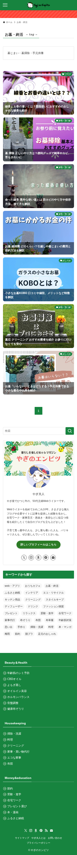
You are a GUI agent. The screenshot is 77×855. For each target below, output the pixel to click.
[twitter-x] (24, 557)
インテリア (31, 592)
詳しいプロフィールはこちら (39, 544)
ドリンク (33, 606)
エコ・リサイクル (53, 592)
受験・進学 (47, 613)
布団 (38, 620)
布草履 (49, 620)
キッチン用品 (12, 599)
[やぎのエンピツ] (38, 5)
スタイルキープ (55, 599)
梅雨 (7, 633)
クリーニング (33, 599)
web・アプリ (12, 585)
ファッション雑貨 (53, 606)
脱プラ (29, 633)
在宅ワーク (65, 613)
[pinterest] (46, 557)
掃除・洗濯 (36, 627)
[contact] (53, 557)
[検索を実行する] (69, 431)
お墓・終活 (52, 585)
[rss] (46, 830)
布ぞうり (25, 620)
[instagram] (31, 557)
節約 (17, 633)
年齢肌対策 (65, 620)
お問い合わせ (55, 838)
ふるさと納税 (12, 592)
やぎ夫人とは (38, 838)
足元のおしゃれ (47, 633)
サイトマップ (22, 838)
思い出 (8, 627)
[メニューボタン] (5, 5)
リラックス (29, 613)
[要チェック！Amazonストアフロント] (38, 14)
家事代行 (10, 620)
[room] (38, 557)
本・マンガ (65, 627)
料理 (50, 627)
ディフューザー (14, 606)
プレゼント (11, 613)
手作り (21, 627)
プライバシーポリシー (38, 843)
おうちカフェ (32, 585)
